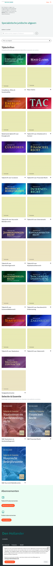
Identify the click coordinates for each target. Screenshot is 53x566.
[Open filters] (36, 33)
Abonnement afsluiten (8, 505)
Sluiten (45, 561)
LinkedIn (5, 539)
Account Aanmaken (10, 561)
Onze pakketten (6, 520)
